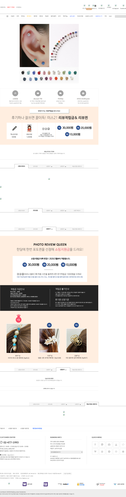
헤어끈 (41, 16)
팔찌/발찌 (53, 16)
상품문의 (62, 166)
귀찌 (18, 16)
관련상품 (35, 166)
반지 (59, 16)
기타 (105, 16)
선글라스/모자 (89, 16)
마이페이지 (101, 8)
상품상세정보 (21, 166)
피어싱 (23, 16)
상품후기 (48, 166)
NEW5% (3, 7)
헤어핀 (35, 16)
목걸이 (47, 16)
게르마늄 (65, 16)
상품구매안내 (77, 210)
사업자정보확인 (67, 473)
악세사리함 (80, 16)
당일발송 (18, 7)
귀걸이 (12, 16)
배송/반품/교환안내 (77, 166)
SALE (110, 16)
